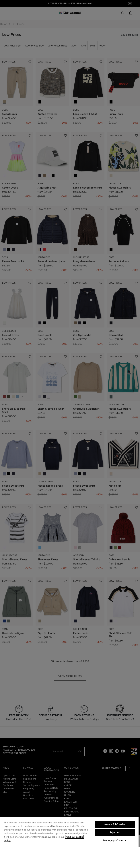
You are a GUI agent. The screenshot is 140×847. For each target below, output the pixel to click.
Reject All (115, 832)
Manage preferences (114, 840)
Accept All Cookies (114, 824)
